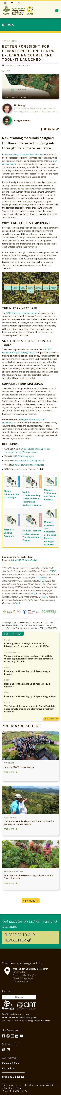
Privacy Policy (9, 1091)
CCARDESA (41, 577)
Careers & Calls (10, 1063)
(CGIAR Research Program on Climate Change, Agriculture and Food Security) (36, 110)
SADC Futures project (23, 456)
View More (29, 900)
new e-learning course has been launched (23, 154)
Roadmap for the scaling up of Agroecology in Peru (30, 696)
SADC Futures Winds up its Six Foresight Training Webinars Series (27, 450)
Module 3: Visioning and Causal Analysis (50, 494)
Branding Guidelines (13, 1077)
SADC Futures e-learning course (21, 313)
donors (46, 1020)
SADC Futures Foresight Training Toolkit (27, 351)
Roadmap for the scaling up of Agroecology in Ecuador (27, 672)
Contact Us (8, 1068)
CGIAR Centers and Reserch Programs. (19, 1017)
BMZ (17, 603)
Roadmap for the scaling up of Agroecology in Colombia (27, 685)
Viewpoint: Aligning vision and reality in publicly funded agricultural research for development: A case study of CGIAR (28, 658)
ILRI (41, 580)
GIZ (32, 593)
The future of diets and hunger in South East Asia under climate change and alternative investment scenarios (29, 708)
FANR (53, 571)
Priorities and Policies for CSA (17, 65)
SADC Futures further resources (28, 464)
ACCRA (44, 596)
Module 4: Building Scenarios (9, 533)
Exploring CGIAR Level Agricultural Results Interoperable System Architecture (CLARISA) (26, 645)
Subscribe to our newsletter (19, 937)
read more (50, 718)
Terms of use (23, 1091)
